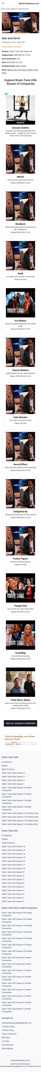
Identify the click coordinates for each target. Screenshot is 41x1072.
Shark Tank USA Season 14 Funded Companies (17, 926)
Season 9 (14, 9)
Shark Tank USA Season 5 (13, 887)
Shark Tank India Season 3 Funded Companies (16, 795)
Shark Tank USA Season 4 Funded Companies (16, 990)
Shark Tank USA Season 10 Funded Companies (17, 952)
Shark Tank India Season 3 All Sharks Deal (20, 817)
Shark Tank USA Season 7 (13, 879)
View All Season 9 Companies (20, 723)
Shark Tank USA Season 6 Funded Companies (16, 978)
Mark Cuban (21, 66)
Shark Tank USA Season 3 (13, 894)
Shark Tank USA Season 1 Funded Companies (16, 1010)
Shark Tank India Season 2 (13, 780)
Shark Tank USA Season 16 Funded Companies (17, 914)
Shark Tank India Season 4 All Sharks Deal (20, 813)
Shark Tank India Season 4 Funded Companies (16, 788)
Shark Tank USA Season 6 (13, 883)
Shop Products (8, 769)
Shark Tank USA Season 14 (13, 854)
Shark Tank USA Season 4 (13, 890)
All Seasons (7, 762)
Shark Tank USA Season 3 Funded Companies (16, 997)
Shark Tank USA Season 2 (13, 898)
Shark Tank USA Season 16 (13, 846)
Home (3, 9)
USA (7, 9)
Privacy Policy (8, 1030)
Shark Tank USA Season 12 (13, 861)
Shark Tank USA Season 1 (13, 901)
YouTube (5, 1041)
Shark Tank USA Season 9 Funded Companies (16, 958)
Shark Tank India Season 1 (13, 784)
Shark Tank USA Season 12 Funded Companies (17, 939)
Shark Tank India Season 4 (13, 773)
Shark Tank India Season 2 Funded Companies (16, 801)
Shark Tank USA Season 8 (13, 876)
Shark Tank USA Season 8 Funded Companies (16, 965)
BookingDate (7, 1048)
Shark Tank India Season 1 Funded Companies (16, 808)
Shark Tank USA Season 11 (13, 865)
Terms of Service (9, 1034)
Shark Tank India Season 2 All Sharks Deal (20, 820)
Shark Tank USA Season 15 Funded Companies (17, 920)
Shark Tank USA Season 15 (13, 850)
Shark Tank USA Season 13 (13, 857)
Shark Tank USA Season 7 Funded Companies (16, 971)
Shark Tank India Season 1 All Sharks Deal (20, 824)
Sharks (5, 765)
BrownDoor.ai (7, 1045)
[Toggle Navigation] (3, 3)
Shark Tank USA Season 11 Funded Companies (17, 946)
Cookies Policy (8, 1026)
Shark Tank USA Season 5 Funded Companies (16, 984)
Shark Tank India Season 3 (13, 776)
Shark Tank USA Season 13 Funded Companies (17, 933)
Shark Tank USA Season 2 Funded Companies (16, 1003)
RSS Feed (6, 1037)
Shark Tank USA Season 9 (13, 872)
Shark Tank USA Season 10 (13, 868)
